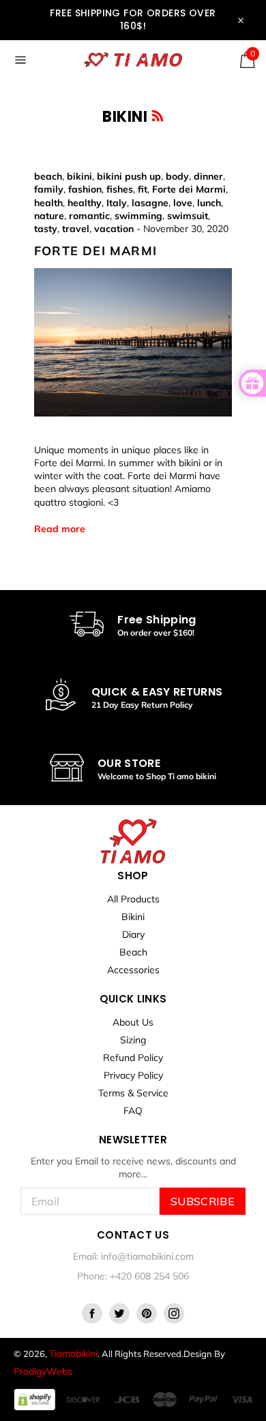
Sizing (133, 1040)
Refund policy (133, 1057)
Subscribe (203, 1201)
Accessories (133, 970)
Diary (133, 934)
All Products (133, 899)
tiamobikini (73, 1354)
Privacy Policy (133, 1075)
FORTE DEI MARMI (95, 250)
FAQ (133, 1111)
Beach (133, 952)
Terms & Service (133, 1093)
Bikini (133, 917)
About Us (133, 1022)
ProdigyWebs (43, 1371)
